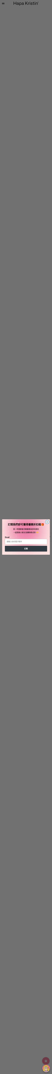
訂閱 (26, 549)
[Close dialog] (47, 522)
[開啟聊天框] (46, 1068)
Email (7, 537)
